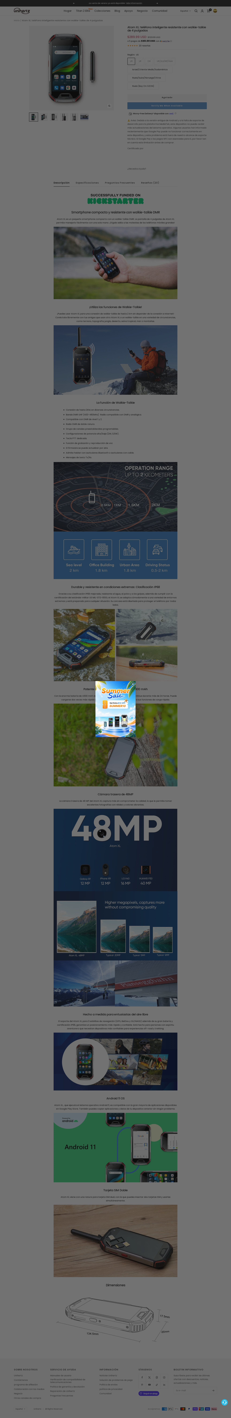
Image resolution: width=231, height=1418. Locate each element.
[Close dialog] (132, 684)
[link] (115, 709)
